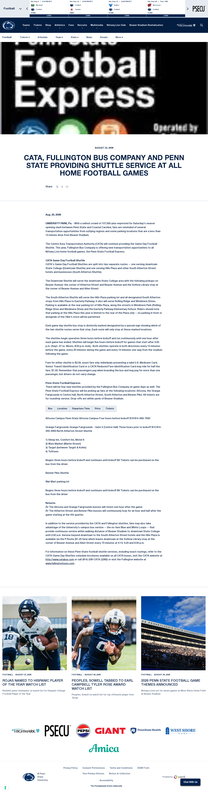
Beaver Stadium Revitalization (146, 25)
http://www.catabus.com (60, 560)
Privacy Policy (70, 768)
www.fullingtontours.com (60, 564)
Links (49, 15)
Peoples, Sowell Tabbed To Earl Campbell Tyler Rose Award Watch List (102, 684)
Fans (71, 25)
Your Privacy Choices (93, 774)
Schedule (43, 37)
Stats (74, 37)
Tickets (37, 25)
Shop (48, 25)
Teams (26, 25)
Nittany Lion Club (116, 25)
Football (7, 675)
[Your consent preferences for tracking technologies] (5, 788)
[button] (27, 8)
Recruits (82, 25)
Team (58, 37)
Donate (104, 38)
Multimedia (97, 25)
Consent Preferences (93, 768)
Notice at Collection (119, 774)
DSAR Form (143, 768)
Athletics (60, 25)
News (89, 37)
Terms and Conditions (121, 768)
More (118, 37)
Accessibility (106, 780)
